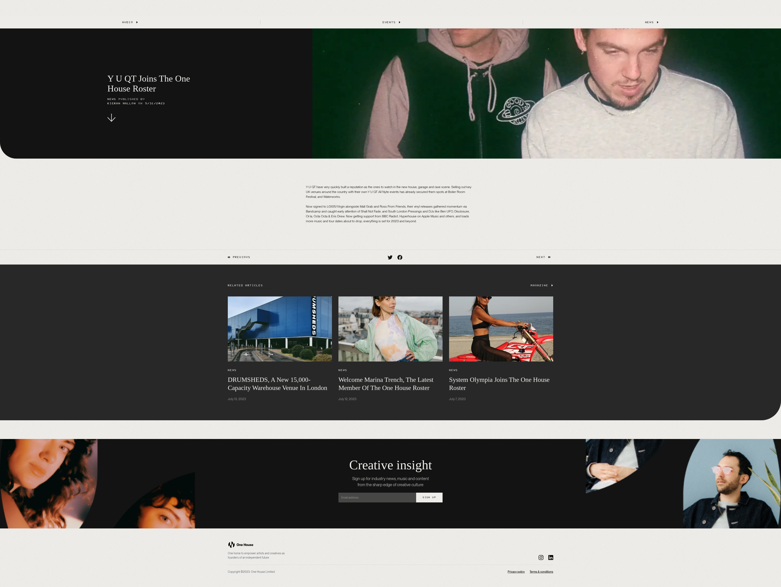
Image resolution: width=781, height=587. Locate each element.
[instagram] (541, 557)
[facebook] (399, 257)
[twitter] (390, 257)
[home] (241, 544)
